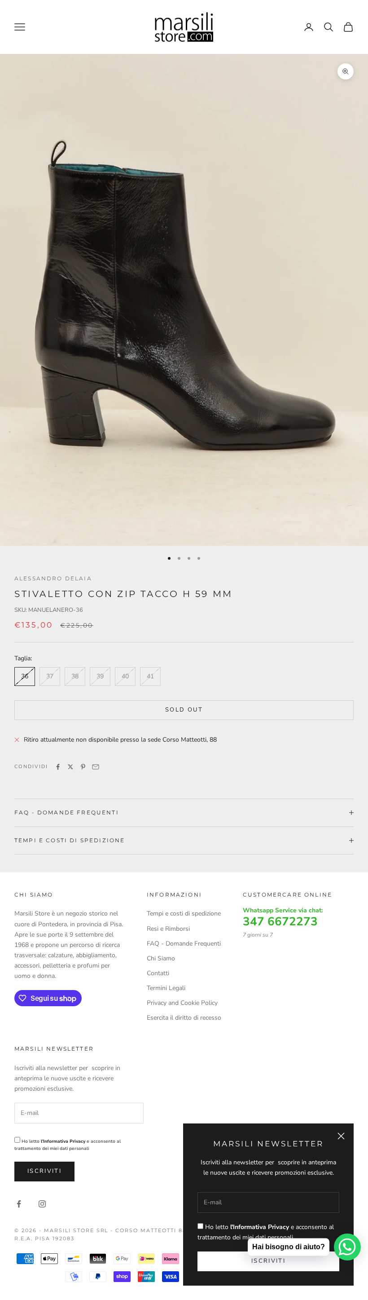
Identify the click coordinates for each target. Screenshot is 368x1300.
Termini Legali (166, 988)
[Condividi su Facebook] (57, 766)
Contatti (158, 973)
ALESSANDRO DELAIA (53, 578)
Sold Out (184, 710)
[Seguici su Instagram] (42, 1203)
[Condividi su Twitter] (70, 766)
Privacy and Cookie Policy (182, 1003)
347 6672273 (280, 922)
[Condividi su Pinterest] (83, 766)
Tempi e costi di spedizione (184, 913)
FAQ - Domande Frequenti (184, 943)
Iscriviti (44, 1171)
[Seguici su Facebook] (18, 1203)
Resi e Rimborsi (168, 928)
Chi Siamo (161, 958)
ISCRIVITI (268, 1261)
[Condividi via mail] (95, 766)
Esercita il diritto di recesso (184, 1017)
